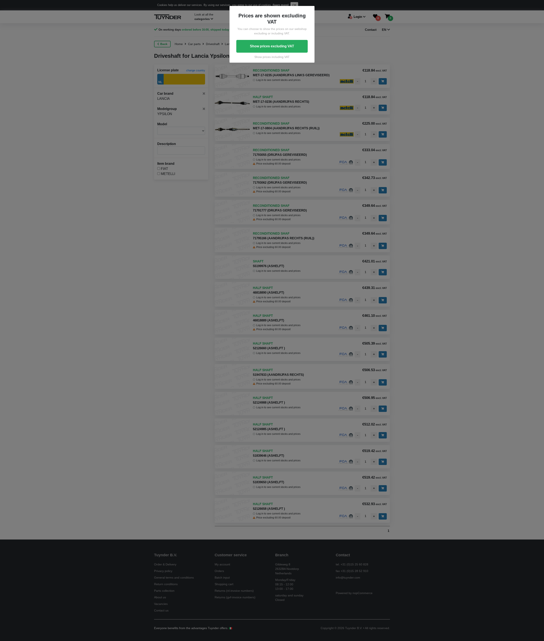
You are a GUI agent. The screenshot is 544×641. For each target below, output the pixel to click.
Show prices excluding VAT (272, 46)
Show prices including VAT (272, 57)
